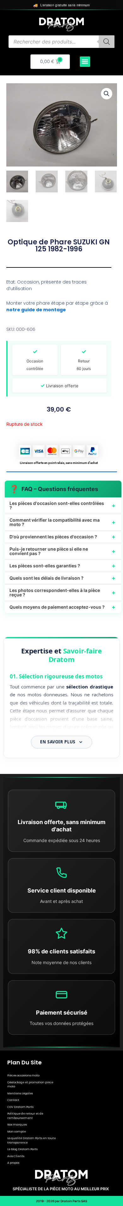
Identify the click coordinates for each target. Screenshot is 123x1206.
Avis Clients (15, 1156)
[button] (85, 61)
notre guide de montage (36, 310)
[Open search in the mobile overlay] (61, 41)
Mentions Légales (20, 1093)
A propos (13, 1163)
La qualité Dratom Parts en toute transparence (31, 1140)
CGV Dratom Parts (20, 1107)
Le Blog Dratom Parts (22, 1149)
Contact (13, 1100)
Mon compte (16, 1131)
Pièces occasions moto (23, 1075)
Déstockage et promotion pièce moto (30, 1084)
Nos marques (17, 1125)
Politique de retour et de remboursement (25, 1116)
